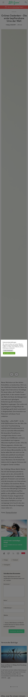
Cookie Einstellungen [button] (8, 350)
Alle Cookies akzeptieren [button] (9, 353)
